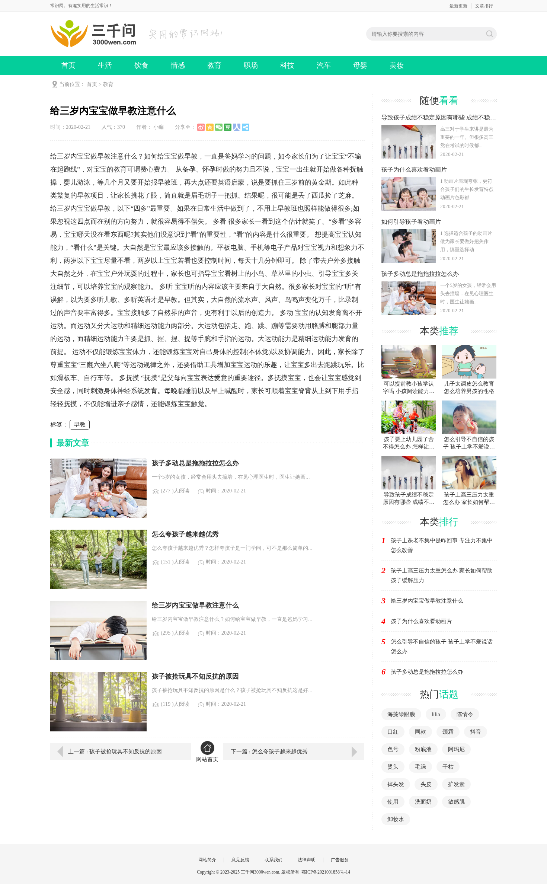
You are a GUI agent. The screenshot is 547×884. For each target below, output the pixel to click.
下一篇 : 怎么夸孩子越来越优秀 (269, 751)
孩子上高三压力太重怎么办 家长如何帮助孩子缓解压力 (442, 575)
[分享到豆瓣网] (227, 127)
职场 (251, 65)
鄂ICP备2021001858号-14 (325, 872)
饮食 (141, 65)
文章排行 (484, 6)
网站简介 (207, 859)
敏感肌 (456, 802)
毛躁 (420, 767)
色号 (393, 749)
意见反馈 (240, 859)
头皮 (426, 784)
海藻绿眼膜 (401, 714)
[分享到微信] (219, 127)
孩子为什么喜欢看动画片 (421, 621)
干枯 (448, 767)
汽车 (324, 65)
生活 (105, 65)
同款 (420, 732)
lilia (436, 714)
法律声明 (307, 859)
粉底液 (423, 749)
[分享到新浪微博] (201, 127)
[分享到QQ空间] (210, 127)
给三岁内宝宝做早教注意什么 (427, 601)
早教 (80, 424)
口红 (393, 732)
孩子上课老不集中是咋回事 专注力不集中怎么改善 (442, 545)
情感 (178, 65)
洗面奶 (423, 802)
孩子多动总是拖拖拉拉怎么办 (427, 672)
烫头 (393, 767)
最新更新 (458, 6)
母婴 (360, 65)
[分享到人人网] (236, 127)
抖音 (475, 732)
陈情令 (465, 714)
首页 (68, 65)
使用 (393, 802)
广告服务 (340, 859)
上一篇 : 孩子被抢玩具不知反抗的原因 (115, 751)
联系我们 (273, 859)
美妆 (397, 65)
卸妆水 (395, 819)
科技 (287, 65)
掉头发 (395, 784)
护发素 (456, 784)
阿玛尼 (456, 749)
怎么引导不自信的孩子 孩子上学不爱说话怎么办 (442, 646)
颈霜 (448, 732)
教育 (214, 65)
